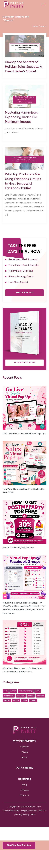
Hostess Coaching (25, 691)
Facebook (24, 795)
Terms (32, 815)
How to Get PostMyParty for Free (18, 548)
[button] (43, 5)
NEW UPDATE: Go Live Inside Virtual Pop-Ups (24, 434)
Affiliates (24, 790)
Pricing (24, 752)
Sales (37, 691)
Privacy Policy (21, 815)
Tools (5, 691)
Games (13, 691)
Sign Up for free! (24, 293)
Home (35, 26)
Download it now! (24, 363)
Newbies (7, 700)
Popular (30, 695)
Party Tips (40, 695)
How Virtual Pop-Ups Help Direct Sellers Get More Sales (24, 491)
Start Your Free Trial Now (19, 845)
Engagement (8, 695)
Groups (16, 700)
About (24, 757)
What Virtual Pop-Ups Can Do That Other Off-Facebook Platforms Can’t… (22, 670)
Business (33, 700)
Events (43, 26)
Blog (24, 785)
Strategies (20, 695)
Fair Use (42, 811)
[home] (14, 4)
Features (24, 747)
